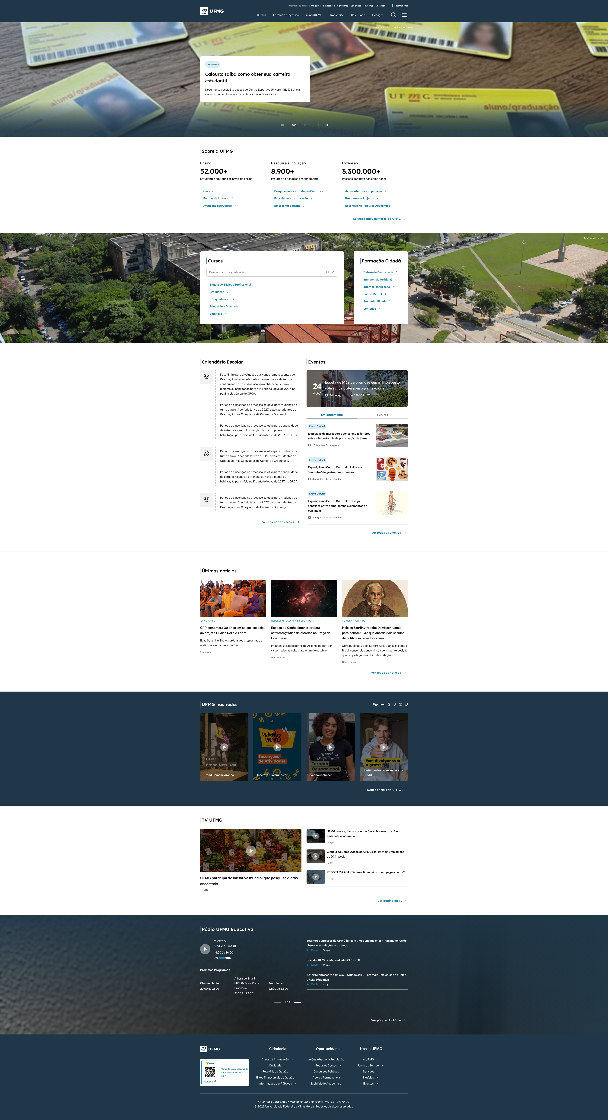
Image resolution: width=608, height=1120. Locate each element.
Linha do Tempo (368, 1065)
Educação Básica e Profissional (230, 284)
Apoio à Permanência (326, 1077)
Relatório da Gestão (275, 1071)
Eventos (368, 1083)
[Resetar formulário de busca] (333, 272)
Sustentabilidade (374, 301)
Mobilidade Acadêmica (326, 1083)
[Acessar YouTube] (400, 704)
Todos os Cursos (326, 1065)
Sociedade (356, 5)
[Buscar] (328, 272)
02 (294, 125)
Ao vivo (221, 940)
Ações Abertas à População (326, 1059)
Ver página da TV (390, 901)
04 (317, 125)
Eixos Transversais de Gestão (275, 1077)
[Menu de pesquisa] (393, 15)
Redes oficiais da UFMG (384, 790)
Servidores (342, 5)
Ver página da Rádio (386, 1020)
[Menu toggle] (404, 15)
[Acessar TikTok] (394, 704)
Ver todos (380, 5)
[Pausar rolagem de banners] (327, 125)
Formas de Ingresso (286, 15)
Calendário (358, 15)
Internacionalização (376, 286)
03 (305, 125)
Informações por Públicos (275, 1083)
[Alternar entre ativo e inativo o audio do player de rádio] (216, 958)
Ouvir (314, 950)
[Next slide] (297, 1002)
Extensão (216, 313)
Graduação (217, 292)
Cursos (261, 15)
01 (282, 125)
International (401, 5)
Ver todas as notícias (386, 672)
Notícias (368, 1077)
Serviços (377, 15)
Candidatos (315, 5)
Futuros (382, 415)
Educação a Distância (224, 306)
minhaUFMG (314, 15)
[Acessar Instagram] (389, 704)
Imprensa (368, 5)
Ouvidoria (275, 1065)
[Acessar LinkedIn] (406, 704)
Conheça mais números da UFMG (377, 218)
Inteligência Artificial (377, 279)
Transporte (336, 15)
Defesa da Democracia (378, 272)
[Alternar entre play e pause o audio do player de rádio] (205, 949)
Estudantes (329, 5)
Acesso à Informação (275, 1059)
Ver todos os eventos (386, 532)
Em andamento (332, 415)
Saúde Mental (372, 294)
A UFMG (368, 1059)
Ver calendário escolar (278, 522)
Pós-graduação (220, 299)
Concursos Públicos (326, 1071)
